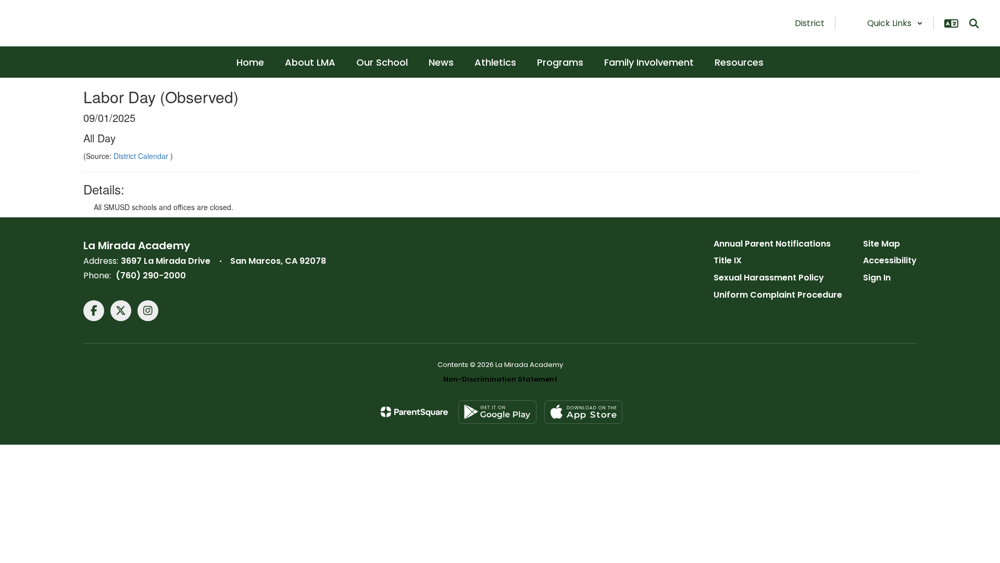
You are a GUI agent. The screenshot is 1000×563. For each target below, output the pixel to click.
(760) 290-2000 (151, 276)
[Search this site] (974, 23)
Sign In (877, 278)
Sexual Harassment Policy (769, 278)
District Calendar (142, 156)
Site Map (881, 244)
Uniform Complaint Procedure (778, 295)
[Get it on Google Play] (497, 412)
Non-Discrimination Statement (500, 379)
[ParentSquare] (414, 412)
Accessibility (890, 260)
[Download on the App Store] (583, 412)
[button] (895, 23)
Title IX (728, 260)
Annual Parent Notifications (772, 244)
